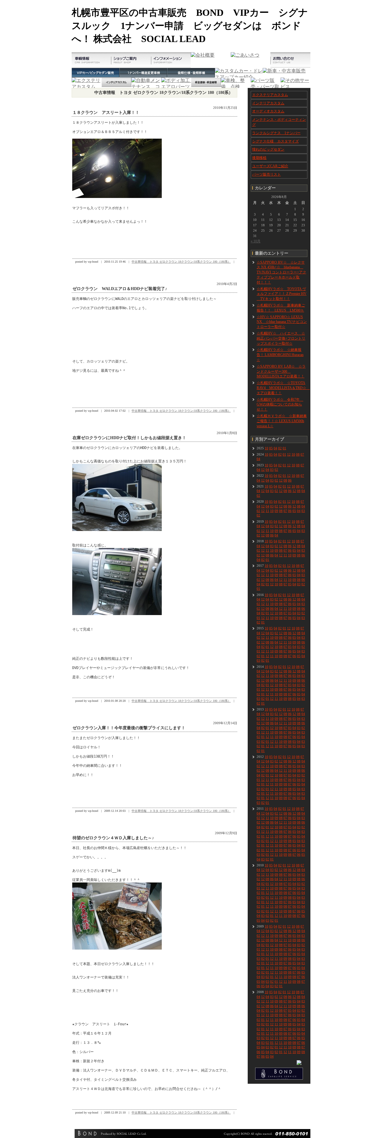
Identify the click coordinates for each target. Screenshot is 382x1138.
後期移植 (259, 158)
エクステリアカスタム (270, 95)
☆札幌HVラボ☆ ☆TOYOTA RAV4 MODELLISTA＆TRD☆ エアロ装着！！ (283, 388)
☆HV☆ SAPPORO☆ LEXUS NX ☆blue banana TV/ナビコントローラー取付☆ (282, 322)
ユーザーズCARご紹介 (270, 166)
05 (271, 448)
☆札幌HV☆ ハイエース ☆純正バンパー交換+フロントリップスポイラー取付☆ (281, 338)
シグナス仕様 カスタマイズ (275, 141)
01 (284, 448)
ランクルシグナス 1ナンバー (276, 133)
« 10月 (256, 241)
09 (276, 511)
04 (275, 448)
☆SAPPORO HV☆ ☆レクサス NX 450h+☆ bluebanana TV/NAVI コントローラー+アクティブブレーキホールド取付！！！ (281, 272)
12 (289, 454)
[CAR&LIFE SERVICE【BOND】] (279, 1078)
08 (298, 454)
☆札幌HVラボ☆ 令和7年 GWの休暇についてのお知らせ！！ (280, 404)
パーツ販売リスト (266, 174)
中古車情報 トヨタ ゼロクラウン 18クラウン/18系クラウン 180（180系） (181, 261)
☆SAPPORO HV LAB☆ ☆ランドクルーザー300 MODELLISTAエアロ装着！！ (281, 371)
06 (290, 480)
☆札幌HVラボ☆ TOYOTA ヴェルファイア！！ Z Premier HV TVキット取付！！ (281, 294)
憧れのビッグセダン (268, 149)
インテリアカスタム (268, 103)
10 (266, 448)
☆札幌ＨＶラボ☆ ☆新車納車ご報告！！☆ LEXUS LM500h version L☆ (282, 421)
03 (272, 469)
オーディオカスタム (268, 111)
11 (267, 511)
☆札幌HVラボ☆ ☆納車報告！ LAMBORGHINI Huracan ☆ (280, 355)
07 (302, 454)
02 (280, 448)
